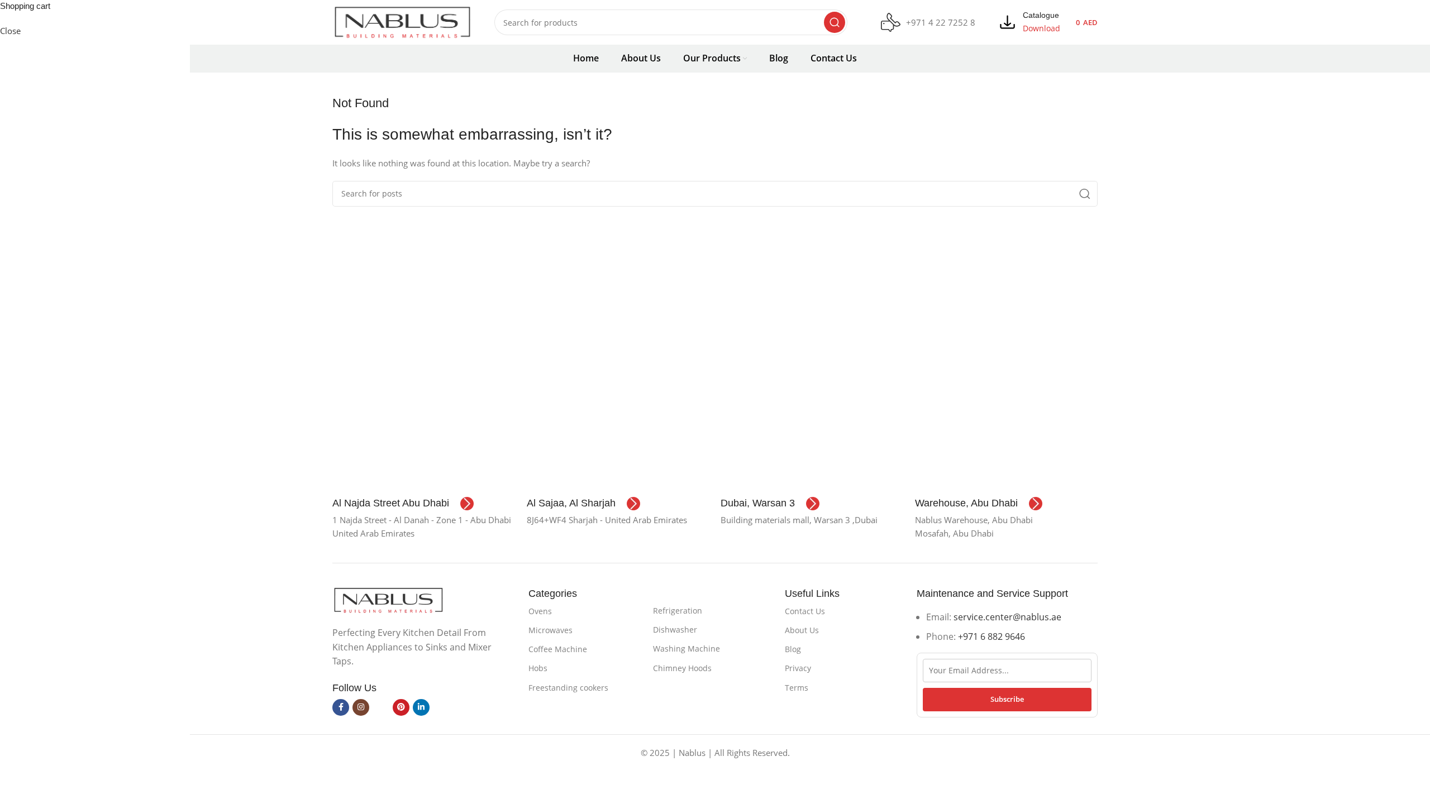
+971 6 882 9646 (991, 636)
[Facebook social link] (340, 707)
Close (10, 30)
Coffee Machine (557, 649)
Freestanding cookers (568, 687)
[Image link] (388, 599)
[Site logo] (402, 21)
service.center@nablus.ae (1007, 617)
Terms (796, 687)
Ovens (540, 611)
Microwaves (550, 630)
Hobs (537, 668)
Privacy (798, 668)
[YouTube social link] (381, 707)
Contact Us (805, 611)
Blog (793, 649)
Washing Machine (686, 648)
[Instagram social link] (360, 707)
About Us (802, 630)
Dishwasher (675, 629)
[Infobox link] (928, 22)
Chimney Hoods (682, 668)
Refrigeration (677, 610)
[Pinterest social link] (401, 707)
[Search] (834, 22)
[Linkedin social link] (421, 707)
